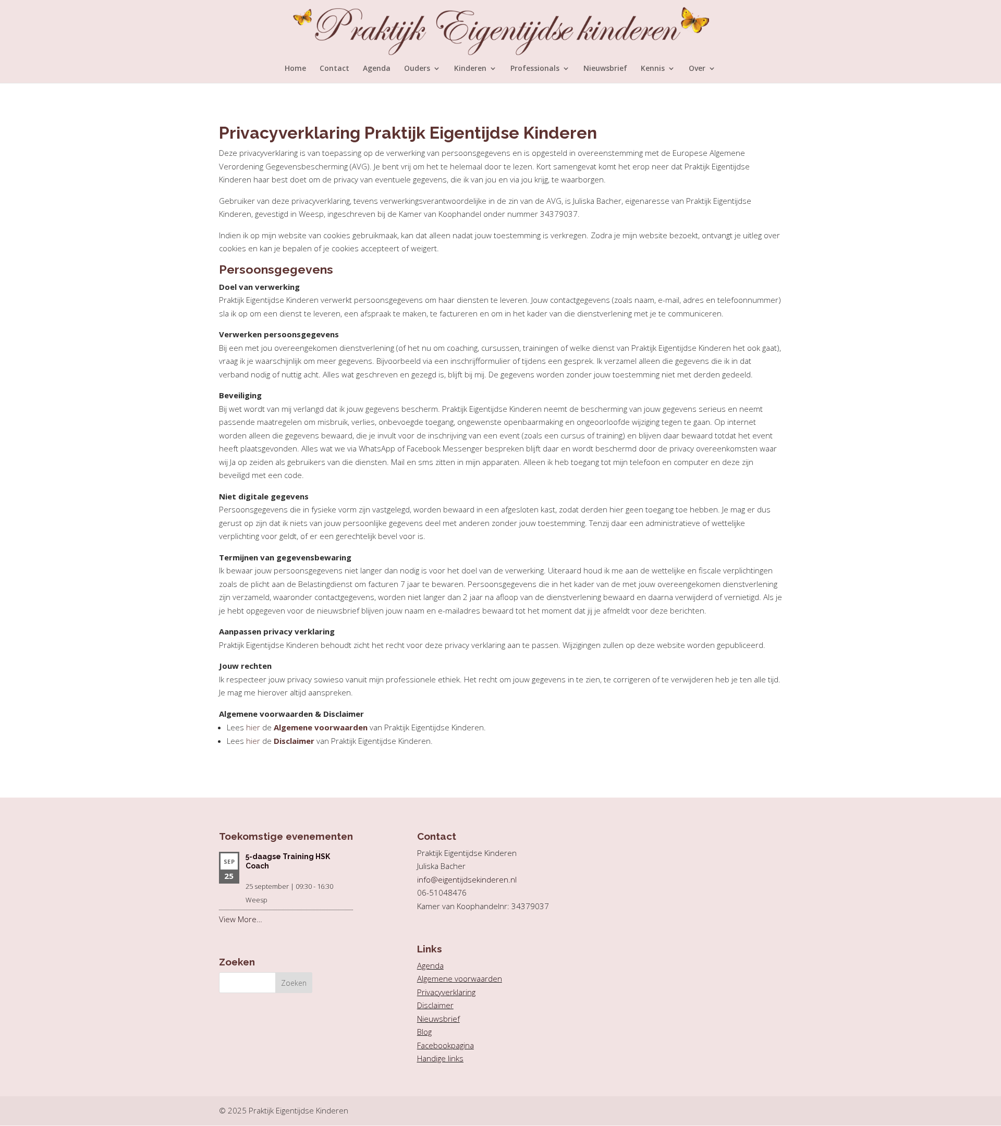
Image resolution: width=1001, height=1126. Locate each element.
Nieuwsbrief (605, 69)
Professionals (534, 69)
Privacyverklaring (446, 992)
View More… (240, 919)
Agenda (376, 69)
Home (295, 69)
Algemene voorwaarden (321, 727)
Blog (424, 1031)
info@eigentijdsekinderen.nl (467, 879)
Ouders (417, 69)
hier (253, 727)
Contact (334, 69)
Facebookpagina (445, 1045)
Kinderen (470, 69)
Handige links (440, 1058)
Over (697, 69)
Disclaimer (294, 741)
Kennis (653, 69)
